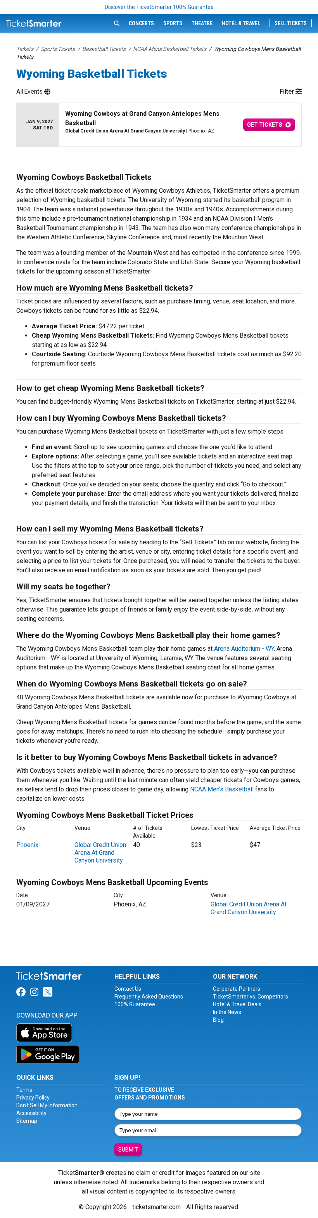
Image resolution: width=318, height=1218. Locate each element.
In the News (227, 1012)
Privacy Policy (33, 1097)
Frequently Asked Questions (148, 996)
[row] (159, 125)
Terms (24, 1090)
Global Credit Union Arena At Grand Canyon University (100, 852)
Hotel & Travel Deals (237, 1004)
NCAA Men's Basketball (222, 789)
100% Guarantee (134, 1004)
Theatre (202, 23)
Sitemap (26, 1121)
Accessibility (31, 1113)
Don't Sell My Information (47, 1105)
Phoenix (27, 845)
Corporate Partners (236, 989)
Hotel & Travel (241, 23)
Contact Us (127, 989)
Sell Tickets (291, 23)
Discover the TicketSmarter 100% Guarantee (159, 7)
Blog (218, 1020)
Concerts (141, 23)
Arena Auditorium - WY (244, 648)
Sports (172, 23)
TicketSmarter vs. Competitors (250, 996)
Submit (128, 1150)
